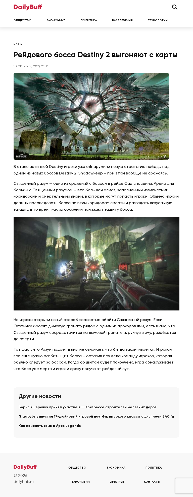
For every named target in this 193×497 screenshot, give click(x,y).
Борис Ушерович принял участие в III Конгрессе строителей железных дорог (88, 407)
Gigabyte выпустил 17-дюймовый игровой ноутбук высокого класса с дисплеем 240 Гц (96, 416)
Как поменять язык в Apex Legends (50, 426)
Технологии (158, 20)
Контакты (152, 481)
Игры (18, 44)
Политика (89, 20)
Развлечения (122, 20)
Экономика (56, 20)
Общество (22, 20)
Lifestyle (117, 481)
